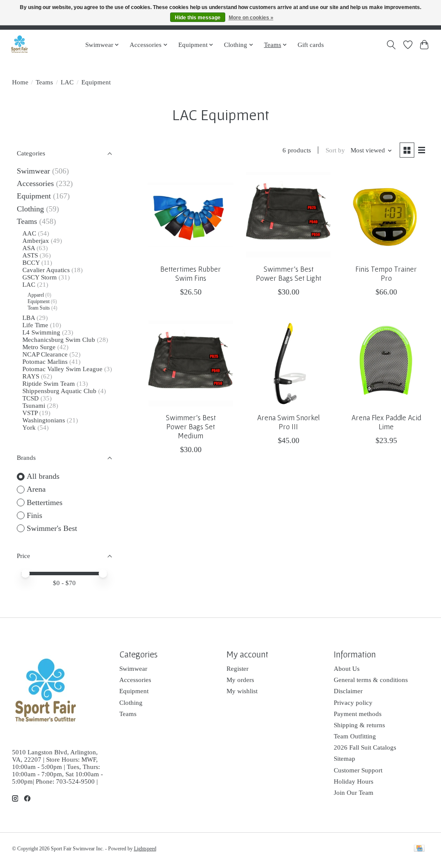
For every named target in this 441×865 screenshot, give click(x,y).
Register (237, 668)
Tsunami (33, 405)
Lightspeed (145, 849)
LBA (28, 317)
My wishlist (242, 691)
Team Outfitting (355, 736)
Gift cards (311, 44)
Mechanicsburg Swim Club (58, 339)
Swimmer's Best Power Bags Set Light (288, 273)
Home (20, 82)
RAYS (30, 376)
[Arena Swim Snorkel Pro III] (288, 363)
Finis (34, 515)
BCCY (31, 262)
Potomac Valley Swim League (63, 369)
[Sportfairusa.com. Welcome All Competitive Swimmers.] (19, 44)
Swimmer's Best (52, 528)
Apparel (36, 295)
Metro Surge (39, 347)
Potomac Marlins (45, 361)
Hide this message (197, 18)
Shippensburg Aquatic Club (59, 391)
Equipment (34, 196)
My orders (240, 679)
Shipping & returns (359, 725)
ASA (28, 248)
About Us (347, 668)
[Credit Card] (419, 849)
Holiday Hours (353, 781)
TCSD (30, 398)
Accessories (35, 183)
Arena (36, 489)
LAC (67, 82)
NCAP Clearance (45, 354)
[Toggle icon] (391, 45)
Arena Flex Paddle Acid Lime (386, 422)
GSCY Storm (39, 277)
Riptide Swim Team (48, 383)
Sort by (335, 150)
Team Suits (39, 308)
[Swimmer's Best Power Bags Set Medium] (191, 363)
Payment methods (358, 713)
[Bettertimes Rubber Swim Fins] (191, 215)
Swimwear (33, 171)
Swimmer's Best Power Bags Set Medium (191, 426)
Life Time (35, 325)
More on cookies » (251, 18)
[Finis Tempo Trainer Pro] (386, 215)
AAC (29, 233)
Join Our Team (353, 792)
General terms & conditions (371, 679)
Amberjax (35, 240)
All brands (43, 476)
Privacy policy (353, 702)
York (29, 427)
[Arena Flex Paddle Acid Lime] (386, 363)
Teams (44, 82)
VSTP (29, 412)
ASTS (30, 255)
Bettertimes (44, 502)
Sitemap (344, 758)
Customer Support (358, 770)
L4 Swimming (41, 332)
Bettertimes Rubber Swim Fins (190, 273)
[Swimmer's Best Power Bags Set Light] (288, 215)
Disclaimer (348, 691)
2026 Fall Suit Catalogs (365, 747)
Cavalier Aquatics (46, 270)
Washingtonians (43, 420)
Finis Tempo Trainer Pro (386, 273)
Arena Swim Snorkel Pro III (288, 422)
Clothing (30, 209)
